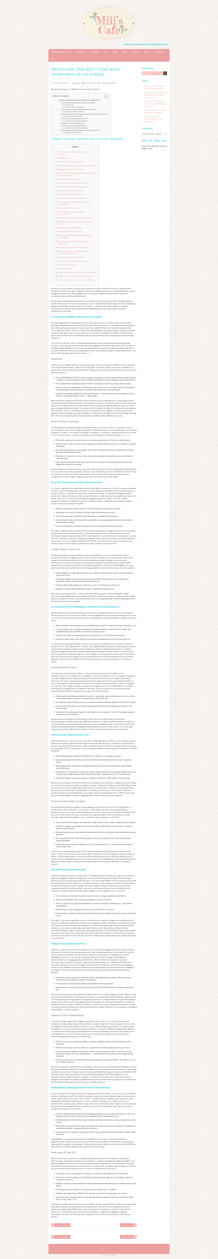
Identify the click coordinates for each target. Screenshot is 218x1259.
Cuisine (115, 52)
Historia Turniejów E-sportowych (74, 107)
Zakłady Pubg (69, 105)
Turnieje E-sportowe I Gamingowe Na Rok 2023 (76, 276)
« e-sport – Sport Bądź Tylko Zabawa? (72, 261)
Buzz (53, 58)
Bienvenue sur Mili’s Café (61, 52)
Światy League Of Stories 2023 (69, 208)
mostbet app (126, 435)
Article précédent (62, 1225)
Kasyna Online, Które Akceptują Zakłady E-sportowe (77, 272)
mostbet (90, 353)
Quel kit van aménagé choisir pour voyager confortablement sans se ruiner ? (155, 103)
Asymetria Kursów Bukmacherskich (73, 123)
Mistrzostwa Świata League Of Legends (76, 121)
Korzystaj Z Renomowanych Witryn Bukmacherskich (78, 109)
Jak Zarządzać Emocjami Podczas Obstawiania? (75, 218)
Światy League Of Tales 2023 (73, 132)
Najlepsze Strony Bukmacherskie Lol (74, 125)
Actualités (80, 52)
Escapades (94, 52)
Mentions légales (109, 1255)
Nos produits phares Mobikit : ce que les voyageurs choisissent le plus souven (155, 95)
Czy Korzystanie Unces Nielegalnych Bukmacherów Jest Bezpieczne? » (85, 114)
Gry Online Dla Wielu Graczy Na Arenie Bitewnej (76, 280)
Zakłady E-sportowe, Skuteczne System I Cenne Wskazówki (79, 100)
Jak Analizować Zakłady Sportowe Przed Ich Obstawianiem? (81, 130)
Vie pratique (159, 52)
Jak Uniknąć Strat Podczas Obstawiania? (72, 247)
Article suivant (126, 1225)
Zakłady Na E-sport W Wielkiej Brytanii (76, 128)
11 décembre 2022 (61, 83)
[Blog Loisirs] (109, 6)
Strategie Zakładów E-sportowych (75, 111)
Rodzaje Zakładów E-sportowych (70, 231)
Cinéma (146, 52)
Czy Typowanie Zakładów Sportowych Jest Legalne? (78, 103)
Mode (125, 52)
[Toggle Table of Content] (105, 97)
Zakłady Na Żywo (64, 268)
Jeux (105, 52)
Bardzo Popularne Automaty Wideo (71, 257)
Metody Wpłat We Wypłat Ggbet (70, 228)
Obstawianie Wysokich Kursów (74, 116)
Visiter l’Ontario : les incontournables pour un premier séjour (153, 119)
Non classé (92, 83)
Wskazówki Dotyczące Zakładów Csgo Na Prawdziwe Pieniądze (73, 252)
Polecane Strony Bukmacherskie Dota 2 (75, 119)
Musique (135, 52)
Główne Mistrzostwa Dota (67, 265)
